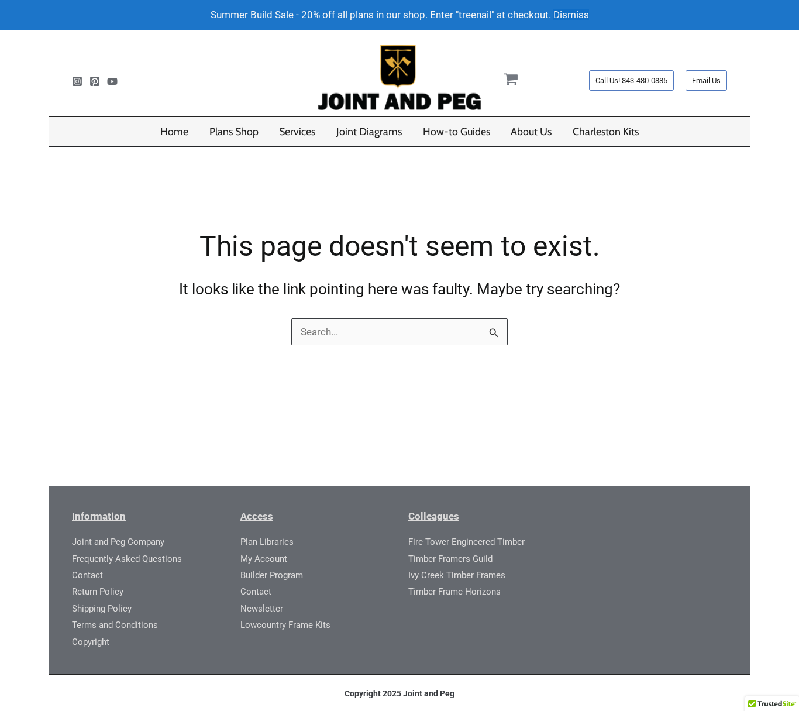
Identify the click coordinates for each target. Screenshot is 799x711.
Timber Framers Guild (450, 559)
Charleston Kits (606, 131)
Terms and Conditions (115, 625)
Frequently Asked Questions (127, 559)
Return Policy (97, 591)
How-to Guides (456, 131)
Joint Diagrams (369, 131)
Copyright (90, 642)
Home (174, 131)
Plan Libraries (267, 542)
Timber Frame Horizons (454, 591)
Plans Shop (234, 131)
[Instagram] (77, 81)
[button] (631, 80)
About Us (531, 131)
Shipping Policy (102, 608)
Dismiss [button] (571, 14)
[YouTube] (112, 81)
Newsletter (261, 608)
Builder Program (271, 575)
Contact (87, 575)
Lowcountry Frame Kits (285, 625)
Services (297, 131)
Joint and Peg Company (118, 542)
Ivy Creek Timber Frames (456, 575)
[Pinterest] (94, 81)
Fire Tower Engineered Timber (466, 542)
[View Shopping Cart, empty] (511, 81)
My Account (263, 559)
